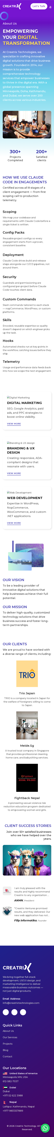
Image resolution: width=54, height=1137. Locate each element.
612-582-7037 (10, 1081)
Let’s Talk (39, 6)
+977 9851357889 (13, 1110)
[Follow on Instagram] (14, 1012)
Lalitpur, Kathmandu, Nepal (19, 1106)
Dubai (6, 1091)
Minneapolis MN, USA (15, 1077)
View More (14, 423)
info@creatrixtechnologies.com (21, 1003)
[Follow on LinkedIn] (23, 1012)
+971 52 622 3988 (13, 1095)
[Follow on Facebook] (6, 1012)
